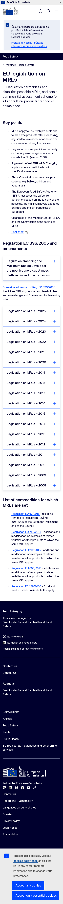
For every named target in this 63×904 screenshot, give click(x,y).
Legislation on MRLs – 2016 (26, 403)
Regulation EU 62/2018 (25, 513)
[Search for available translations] (26, 232)
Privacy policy (11, 821)
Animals (7, 718)
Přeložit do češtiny (21, 42)
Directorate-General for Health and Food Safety (27, 692)
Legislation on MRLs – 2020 (26, 362)
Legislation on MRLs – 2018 (26, 383)
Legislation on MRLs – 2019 (26, 372)
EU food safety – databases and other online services (30, 747)
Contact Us (9, 672)
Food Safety (10, 725)
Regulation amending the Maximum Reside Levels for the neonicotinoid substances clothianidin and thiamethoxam (28, 268)
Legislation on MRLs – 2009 (26, 475)
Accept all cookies (28, 885)
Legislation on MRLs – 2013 (26, 434)
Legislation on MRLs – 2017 (26, 393)
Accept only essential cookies (36, 895)
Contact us (9, 794)
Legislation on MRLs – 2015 (26, 413)
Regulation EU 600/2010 (26, 568)
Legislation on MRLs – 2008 (26, 485)
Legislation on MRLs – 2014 (26, 424)
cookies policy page (25, 860)
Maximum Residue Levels (20, 64)
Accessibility (10, 834)
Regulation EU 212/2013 (26, 550)
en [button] (40, 11)
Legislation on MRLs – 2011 (26, 454)
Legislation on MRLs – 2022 (26, 342)
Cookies (8, 814)
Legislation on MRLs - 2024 (26, 321)
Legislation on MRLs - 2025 (26, 311)
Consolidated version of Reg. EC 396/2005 (29, 287)
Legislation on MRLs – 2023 (26, 331)
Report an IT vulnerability (18, 800)
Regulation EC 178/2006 (26, 586)
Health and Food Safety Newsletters (23, 648)
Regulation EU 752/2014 (26, 532)
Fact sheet (17, 232)
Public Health (11, 739)
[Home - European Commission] (11, 11)
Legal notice (10, 827)
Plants (6, 732)
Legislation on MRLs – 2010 (26, 465)
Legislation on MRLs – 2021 (26, 352)
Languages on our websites (19, 807)
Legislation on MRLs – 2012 (26, 444)
